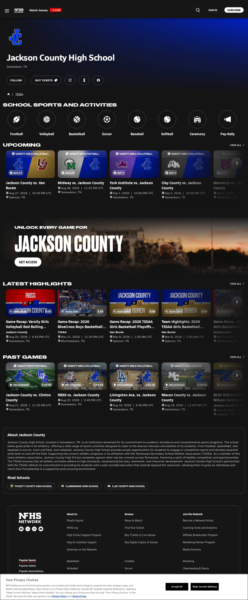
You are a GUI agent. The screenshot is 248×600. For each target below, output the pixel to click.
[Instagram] (34, 529)
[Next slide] (237, 163)
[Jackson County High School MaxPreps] (84, 80)
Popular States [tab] (27, 565)
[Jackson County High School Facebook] (98, 80)
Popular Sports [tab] (27, 560)
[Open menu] (7, 11)
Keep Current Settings (205, 586)
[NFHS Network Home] (19, 11)
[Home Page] (9, 94)
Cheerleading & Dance (196, 568)
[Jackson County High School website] (70, 80)
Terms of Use (79, 596)
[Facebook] (21, 529)
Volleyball (72, 568)
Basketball (73, 561)
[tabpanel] (148, 568)
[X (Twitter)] (27, 529)
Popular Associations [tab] (31, 571)
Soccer (129, 568)
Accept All (176, 586)
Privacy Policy (59, 596)
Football (129, 561)
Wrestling (188, 561)
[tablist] (37, 565)
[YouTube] (40, 529)
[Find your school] (198, 10)
